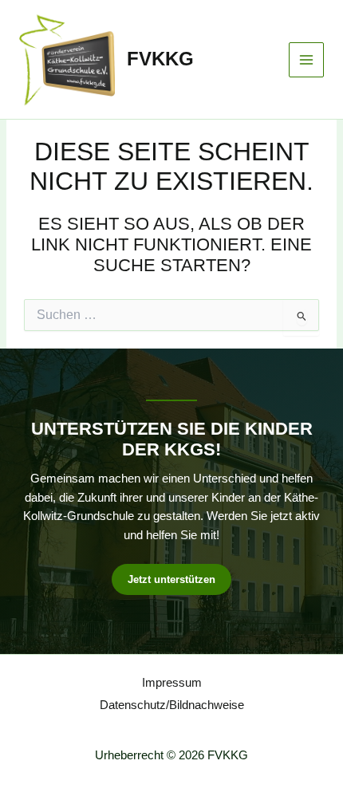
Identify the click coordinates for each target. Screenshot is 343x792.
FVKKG (160, 59)
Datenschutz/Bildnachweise (172, 705)
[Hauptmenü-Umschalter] (306, 59)
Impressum (172, 682)
